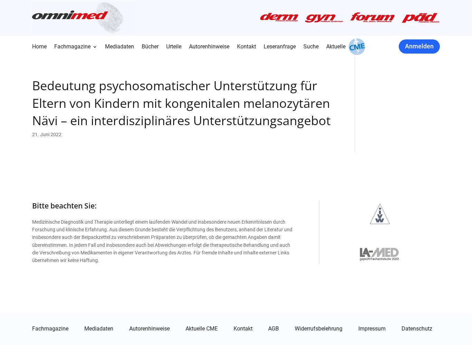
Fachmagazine (72, 47)
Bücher (150, 47)
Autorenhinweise (209, 47)
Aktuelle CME (202, 328)
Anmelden (419, 46)
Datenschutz (417, 328)
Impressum (372, 328)
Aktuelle (336, 47)
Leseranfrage (280, 47)
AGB (273, 328)
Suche (311, 47)
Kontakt (246, 47)
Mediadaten (119, 47)
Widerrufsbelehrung (318, 328)
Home (39, 47)
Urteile (173, 47)
